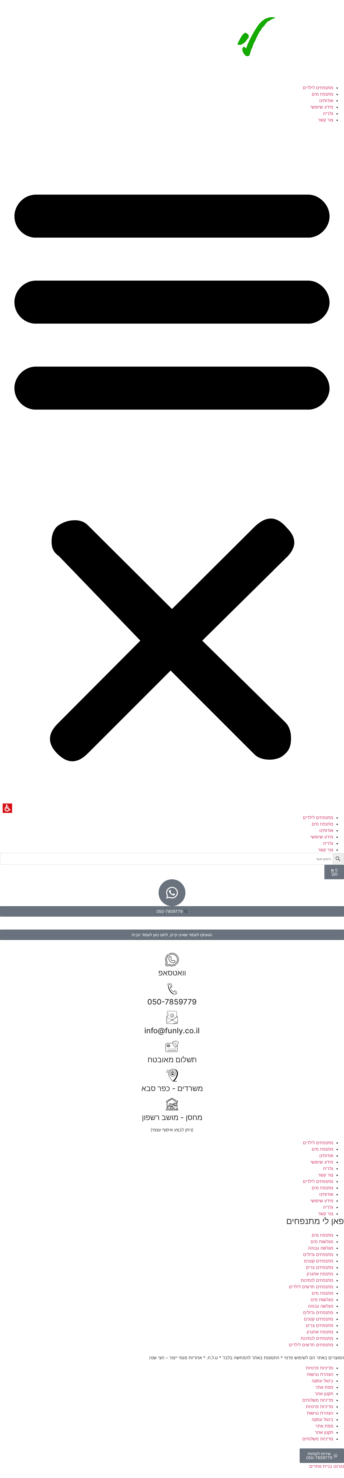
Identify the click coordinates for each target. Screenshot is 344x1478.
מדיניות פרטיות (319, 1368)
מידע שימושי (321, 107)
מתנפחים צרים (319, 1267)
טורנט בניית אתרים (326, 1466)
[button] (172, 468)
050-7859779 (172, 1001)
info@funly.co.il (172, 1030)
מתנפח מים (322, 94)
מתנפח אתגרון (320, 1273)
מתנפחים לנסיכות (317, 1280)
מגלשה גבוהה (320, 1248)
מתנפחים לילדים (318, 87)
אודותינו (326, 100)
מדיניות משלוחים (317, 1400)
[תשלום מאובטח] (172, 1046)
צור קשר (325, 120)
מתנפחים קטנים (318, 1261)
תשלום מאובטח (172, 1059)
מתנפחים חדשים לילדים (311, 1286)
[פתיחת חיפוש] (172, 859)
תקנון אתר (324, 1393)
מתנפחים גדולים (318, 1254)
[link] (286, 81)
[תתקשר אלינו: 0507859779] (172, 988)
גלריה (328, 113)
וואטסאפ (172, 972)
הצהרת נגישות (320, 1374)
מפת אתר (324, 1387)
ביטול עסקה (322, 1380)
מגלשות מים (322, 1241)
